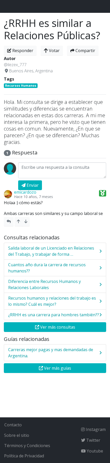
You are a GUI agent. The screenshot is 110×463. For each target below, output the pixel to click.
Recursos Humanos (20, 85)
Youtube (94, 451)
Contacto (13, 425)
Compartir (84, 50)
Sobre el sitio (16, 435)
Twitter (92, 440)
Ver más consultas (57, 327)
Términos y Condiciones (27, 445)
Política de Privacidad (24, 456)
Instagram (95, 429)
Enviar (32, 185)
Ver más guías (57, 368)
